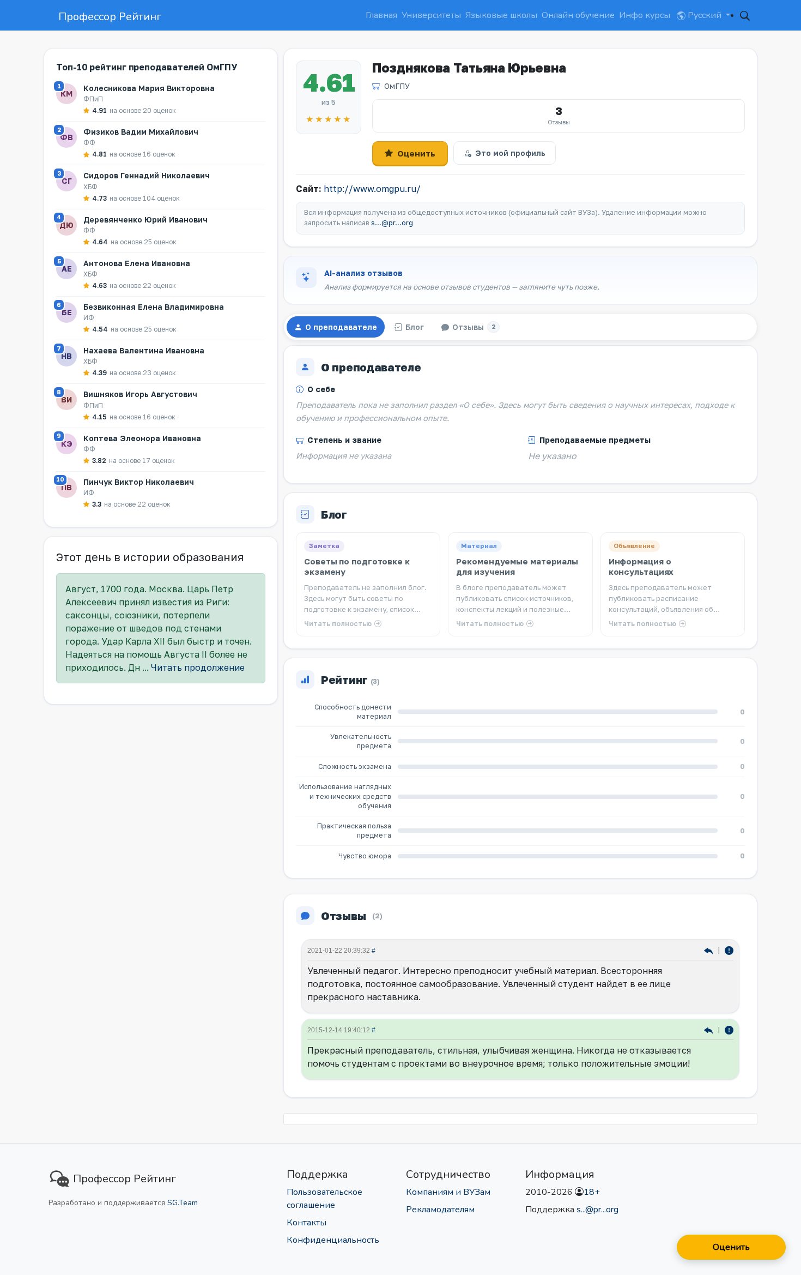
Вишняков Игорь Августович (140, 394)
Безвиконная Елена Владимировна (153, 306)
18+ (592, 1192)
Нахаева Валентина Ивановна (143, 350)
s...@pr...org (392, 223)
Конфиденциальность (333, 1240)
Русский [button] (704, 15)
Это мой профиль (510, 153)
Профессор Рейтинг (109, 16)
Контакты (306, 1223)
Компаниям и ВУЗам (448, 1192)
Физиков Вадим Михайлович (140, 131)
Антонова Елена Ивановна (136, 263)
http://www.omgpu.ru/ (372, 188)
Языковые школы (501, 15)
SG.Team (182, 1203)
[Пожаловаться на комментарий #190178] (729, 1030)
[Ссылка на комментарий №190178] (709, 1030)
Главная (381, 15)
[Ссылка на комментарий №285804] (709, 950)
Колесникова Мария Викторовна (149, 88)
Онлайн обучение (578, 15)
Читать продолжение (198, 667)
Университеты (431, 15)
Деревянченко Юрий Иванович (145, 219)
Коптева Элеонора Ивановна (142, 438)
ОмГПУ (397, 86)
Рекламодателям (440, 1210)
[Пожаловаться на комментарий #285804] (729, 950)
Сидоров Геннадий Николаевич (146, 175)
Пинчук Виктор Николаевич (138, 481)
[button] (745, 15)
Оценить (416, 153)
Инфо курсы (644, 15)
